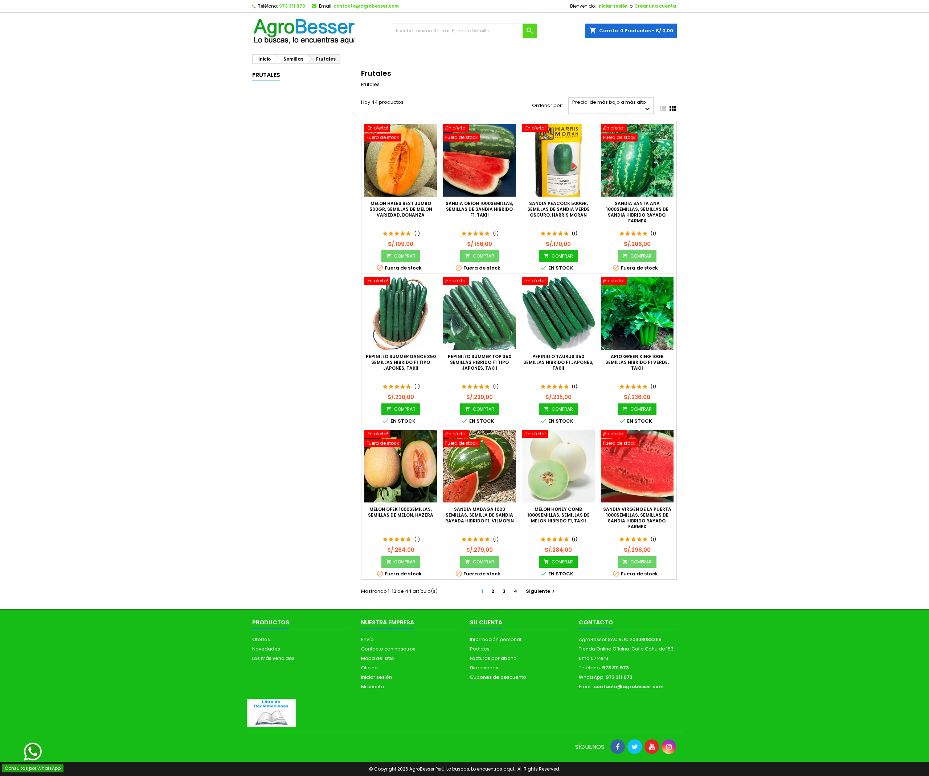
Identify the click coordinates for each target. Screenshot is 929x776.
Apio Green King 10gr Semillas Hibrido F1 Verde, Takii (637, 362)
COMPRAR (401, 256)
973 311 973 (292, 6)
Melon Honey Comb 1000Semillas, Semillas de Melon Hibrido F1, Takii (558, 515)
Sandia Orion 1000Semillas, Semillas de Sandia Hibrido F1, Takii (479, 209)
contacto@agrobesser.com (366, 6)
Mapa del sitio (377, 658)
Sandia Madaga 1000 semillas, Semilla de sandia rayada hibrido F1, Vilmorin (479, 515)
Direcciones (484, 667)
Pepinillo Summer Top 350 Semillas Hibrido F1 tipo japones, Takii (479, 362)
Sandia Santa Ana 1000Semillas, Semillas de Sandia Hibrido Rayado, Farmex (637, 212)
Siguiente (541, 591)
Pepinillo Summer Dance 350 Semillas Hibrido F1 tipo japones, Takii (401, 362)
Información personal (495, 639)
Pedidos (480, 648)
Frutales (266, 75)
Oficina (369, 667)
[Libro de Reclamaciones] (271, 712)
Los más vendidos (273, 658)
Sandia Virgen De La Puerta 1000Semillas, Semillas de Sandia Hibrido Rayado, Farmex (637, 518)
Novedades (266, 648)
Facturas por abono (493, 658)
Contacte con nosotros (388, 648)
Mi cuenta (372, 686)
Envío (367, 639)
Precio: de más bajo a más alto (612, 106)
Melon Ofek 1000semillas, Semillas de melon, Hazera (400, 512)
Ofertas (261, 639)
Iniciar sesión (612, 6)
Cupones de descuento (498, 677)
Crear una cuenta (655, 6)
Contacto (596, 622)
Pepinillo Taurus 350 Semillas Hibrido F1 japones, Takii (558, 362)
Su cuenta (486, 622)
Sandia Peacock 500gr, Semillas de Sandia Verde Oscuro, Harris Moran (558, 209)
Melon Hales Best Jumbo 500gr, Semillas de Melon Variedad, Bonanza (400, 209)
